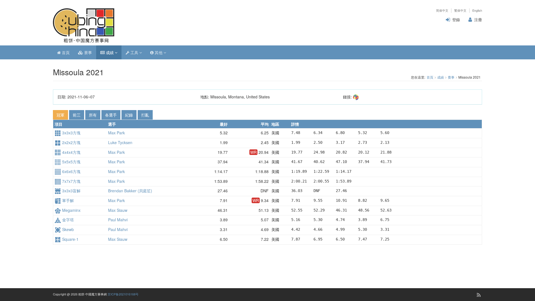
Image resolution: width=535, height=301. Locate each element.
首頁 (65, 52)
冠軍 (60, 115)
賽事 (87, 52)
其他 (159, 52)
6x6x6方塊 (71, 171)
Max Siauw (117, 210)
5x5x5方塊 (71, 161)
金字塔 (67, 219)
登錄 (456, 19)
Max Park (116, 132)
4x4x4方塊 (71, 152)
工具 (134, 52)
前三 (77, 115)
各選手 (111, 115)
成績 (110, 52)
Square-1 (70, 239)
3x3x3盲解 (71, 190)
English (477, 10)
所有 (93, 115)
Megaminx (71, 210)
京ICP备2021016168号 (123, 294)
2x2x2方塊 (71, 142)
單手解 (67, 200)
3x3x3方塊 (71, 132)
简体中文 (442, 10)
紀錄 (129, 115)
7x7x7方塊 (71, 181)
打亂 (145, 115)
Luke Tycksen (120, 142)
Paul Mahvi (118, 219)
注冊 (478, 19)
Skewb (67, 229)
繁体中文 (460, 10)
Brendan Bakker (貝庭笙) (130, 190)
